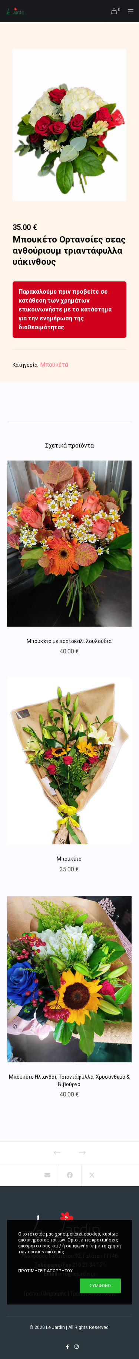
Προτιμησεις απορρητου (45, 1271)
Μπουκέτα (54, 364)
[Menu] (128, 11)
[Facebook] (67, 1347)
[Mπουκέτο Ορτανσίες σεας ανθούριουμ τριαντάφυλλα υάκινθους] (47, 1175)
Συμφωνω (100, 1285)
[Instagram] (77, 1347)
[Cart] (112, 11)
